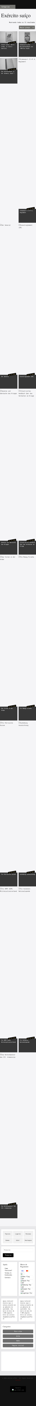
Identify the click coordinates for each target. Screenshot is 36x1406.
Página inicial (18, 1345)
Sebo (18, 1341)
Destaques (28, 1240)
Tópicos (7, 1234)
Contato (7, 1277)
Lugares (18, 1234)
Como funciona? (8, 1269)
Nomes (8, 1240)
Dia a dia (18, 1331)
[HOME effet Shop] (16, 2)
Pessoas (28, 1234)
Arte (18, 1336)
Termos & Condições (8, 1274)
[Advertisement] (18, 1361)
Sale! (18, 1240)
